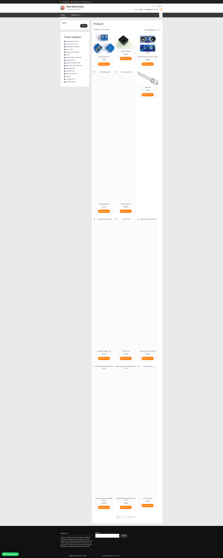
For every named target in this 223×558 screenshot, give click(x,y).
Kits (67, 54)
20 (131, 517)
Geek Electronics (75, 6)
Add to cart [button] (105, 64)
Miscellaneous (69, 60)
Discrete (68, 49)
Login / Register (138, 9)
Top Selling (69, 79)
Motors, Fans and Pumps (73, 65)
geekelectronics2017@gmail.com (82, 2)
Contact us (159, 6)
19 (128, 517)
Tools (67, 76)
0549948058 (66, 2)
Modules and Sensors (72, 63)
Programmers (69, 71)
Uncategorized (70, 81)
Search (64, 23)
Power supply (69, 68)
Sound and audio (70, 73)
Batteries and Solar (71, 41)
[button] (10, 554)
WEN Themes (116, 555)
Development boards (71, 46)
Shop (153, 6)
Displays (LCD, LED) (71, 52)
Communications (70, 44)
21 (134, 517)
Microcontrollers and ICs (72, 57)
